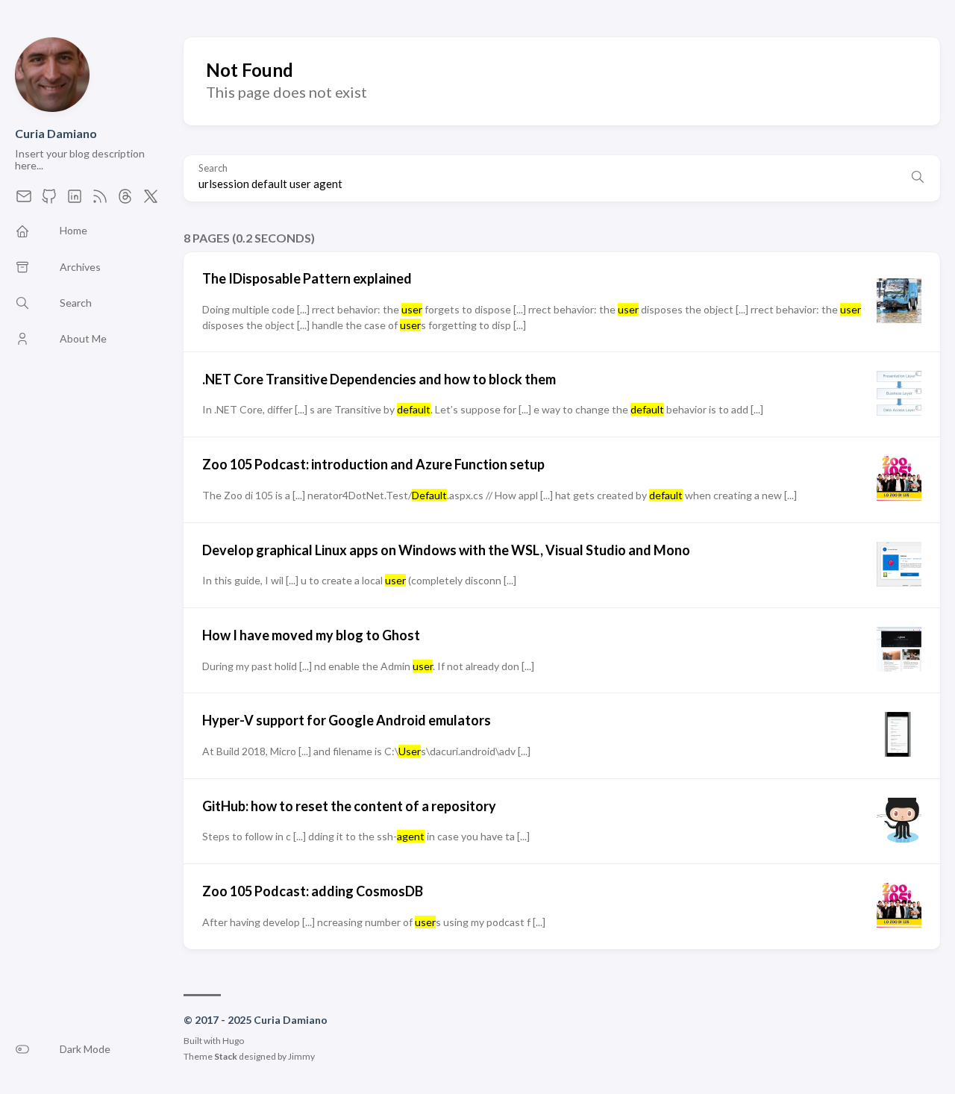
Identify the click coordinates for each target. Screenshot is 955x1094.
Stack (225, 1056)
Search (213, 168)
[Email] (24, 200)
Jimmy (301, 1056)
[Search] (917, 178)
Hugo (233, 1040)
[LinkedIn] (75, 200)
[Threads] (125, 200)
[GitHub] (49, 200)
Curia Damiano (56, 133)
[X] (151, 200)
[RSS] (100, 200)
